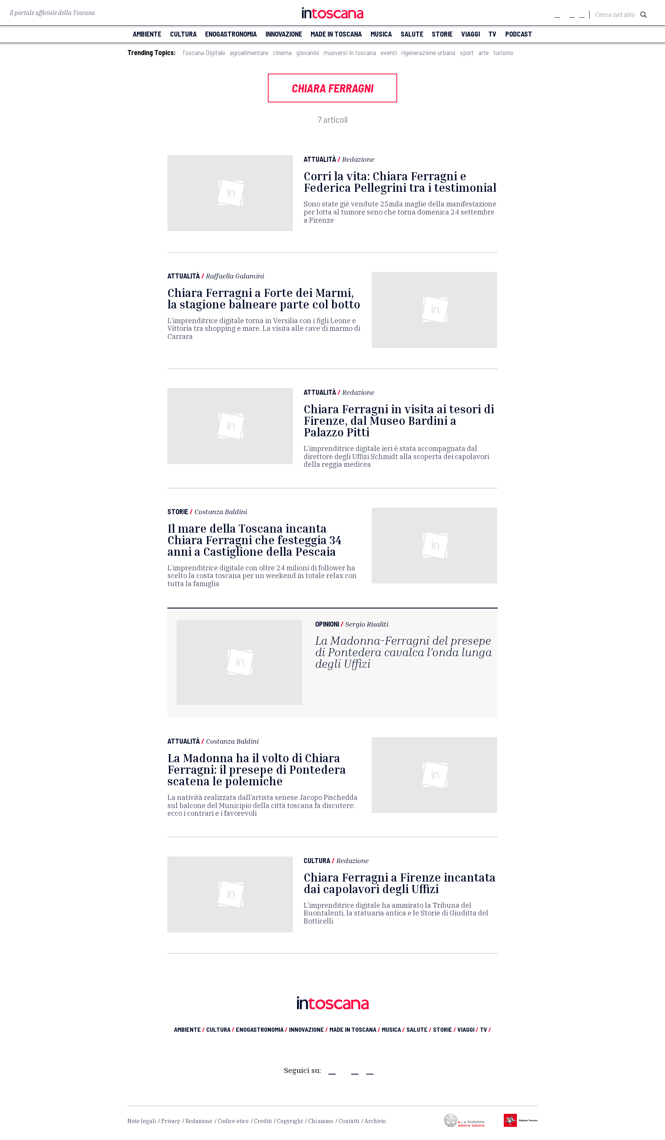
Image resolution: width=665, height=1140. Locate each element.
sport (467, 53)
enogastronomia (231, 34)
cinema (282, 53)
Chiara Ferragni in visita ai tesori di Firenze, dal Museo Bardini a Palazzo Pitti (399, 420)
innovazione (284, 34)
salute (412, 34)
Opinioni (327, 624)
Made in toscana (336, 34)
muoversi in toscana (350, 53)
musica (381, 34)
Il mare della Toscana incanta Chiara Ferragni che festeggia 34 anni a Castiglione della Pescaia (254, 539)
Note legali (141, 1121)
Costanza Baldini (220, 511)
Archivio (375, 1121)
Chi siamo (320, 1121)
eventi (389, 53)
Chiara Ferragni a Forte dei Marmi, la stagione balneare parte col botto (263, 298)
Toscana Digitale (203, 53)
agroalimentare (249, 53)
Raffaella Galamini (235, 276)
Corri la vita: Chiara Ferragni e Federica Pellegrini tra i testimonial (400, 181)
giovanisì (307, 53)
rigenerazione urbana (428, 53)
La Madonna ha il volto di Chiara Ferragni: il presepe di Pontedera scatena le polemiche (256, 769)
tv (492, 34)
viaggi (470, 34)
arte (483, 53)
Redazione (358, 159)
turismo (503, 53)
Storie (177, 511)
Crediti (263, 1121)
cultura (183, 34)
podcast (518, 34)
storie (442, 34)
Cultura (317, 860)
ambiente (147, 34)
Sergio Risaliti (366, 624)
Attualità (320, 159)
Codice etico (233, 1121)
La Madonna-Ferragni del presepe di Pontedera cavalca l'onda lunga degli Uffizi (403, 652)
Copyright (290, 1121)
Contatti (349, 1121)
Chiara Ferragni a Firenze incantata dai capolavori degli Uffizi (400, 883)
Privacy (170, 1121)
